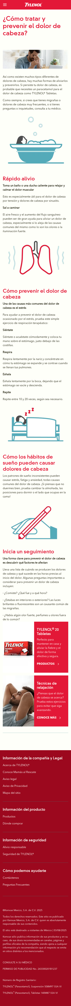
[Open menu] (10, 4)
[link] (33, 5)
